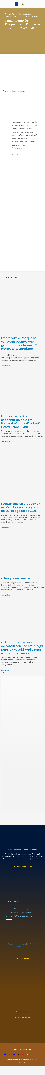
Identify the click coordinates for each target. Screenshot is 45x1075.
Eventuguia (16, 14)
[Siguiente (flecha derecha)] (7, 1072)
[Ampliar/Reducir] (17, 1068)
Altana (23, 944)
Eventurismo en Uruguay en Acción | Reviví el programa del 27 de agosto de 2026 (20, 507)
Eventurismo (13, 944)
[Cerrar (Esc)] (2, 1068)
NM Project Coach (26, 945)
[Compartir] (7, 1068)
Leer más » (5, 365)
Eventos (8, 14)
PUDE (30, 944)
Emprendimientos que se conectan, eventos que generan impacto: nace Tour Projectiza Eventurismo (21, 343)
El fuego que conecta (16, 578)
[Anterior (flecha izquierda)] (2, 1072)
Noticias (35, 16)
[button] (16, 4)
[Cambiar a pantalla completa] (12, 1068)
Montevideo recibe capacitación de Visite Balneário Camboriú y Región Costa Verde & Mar (21, 421)
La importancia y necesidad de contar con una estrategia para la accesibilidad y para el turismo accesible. (22, 648)
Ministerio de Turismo (22, 16)
